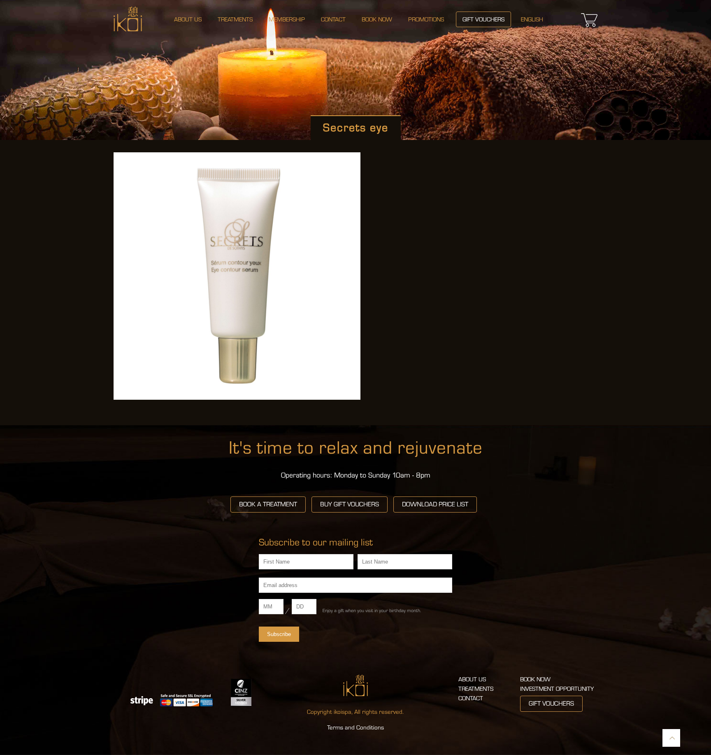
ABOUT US (472, 679)
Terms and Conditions (355, 727)
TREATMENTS (475, 688)
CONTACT (470, 698)
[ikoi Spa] (128, 18)
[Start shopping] (589, 26)
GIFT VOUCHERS (551, 703)
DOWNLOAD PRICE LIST (435, 504)
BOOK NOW (535, 679)
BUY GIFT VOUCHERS (349, 504)
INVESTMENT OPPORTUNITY (557, 688)
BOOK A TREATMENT (268, 504)
